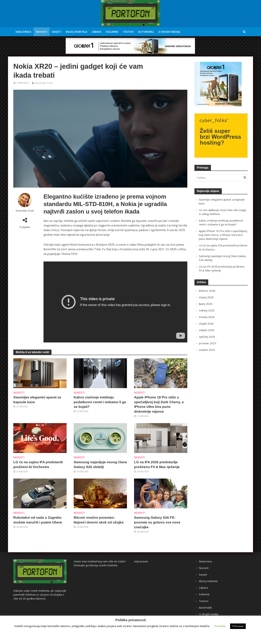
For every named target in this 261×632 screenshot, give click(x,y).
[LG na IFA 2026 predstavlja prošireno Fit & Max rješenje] (160, 438)
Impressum (141, 561)
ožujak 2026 (206, 323)
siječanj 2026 (207, 336)
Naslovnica (23, 31)
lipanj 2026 (205, 304)
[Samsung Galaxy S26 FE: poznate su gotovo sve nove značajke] (160, 493)
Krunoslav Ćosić (44, 83)
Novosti (41, 31)
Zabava (96, 31)
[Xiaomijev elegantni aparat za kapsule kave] (40, 373)
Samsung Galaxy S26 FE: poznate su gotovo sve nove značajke (157, 522)
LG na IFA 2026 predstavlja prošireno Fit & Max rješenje (157, 464)
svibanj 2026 (206, 310)
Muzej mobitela (76, 31)
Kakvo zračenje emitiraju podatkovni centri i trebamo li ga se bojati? (100, 402)
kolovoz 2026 (207, 290)
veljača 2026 (206, 330)
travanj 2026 (206, 317)
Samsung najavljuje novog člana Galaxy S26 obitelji (100, 464)
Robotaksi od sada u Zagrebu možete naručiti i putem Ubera (37, 520)
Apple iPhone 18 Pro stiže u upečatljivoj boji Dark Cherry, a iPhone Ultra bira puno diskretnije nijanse (159, 404)
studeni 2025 (207, 350)
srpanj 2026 (206, 297)
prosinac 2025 (207, 343)
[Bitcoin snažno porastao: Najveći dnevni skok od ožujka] (100, 493)
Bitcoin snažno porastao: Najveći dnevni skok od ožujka (99, 520)
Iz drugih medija (169, 31)
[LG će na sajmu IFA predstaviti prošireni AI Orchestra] (40, 438)
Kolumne (112, 31)
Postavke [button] (220, 626)
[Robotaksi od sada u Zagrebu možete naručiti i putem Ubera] (40, 493)
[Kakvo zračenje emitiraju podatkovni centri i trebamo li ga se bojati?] (100, 373)
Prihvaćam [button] (238, 626)
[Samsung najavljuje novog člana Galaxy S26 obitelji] (100, 438)
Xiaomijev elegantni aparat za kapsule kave (37, 399)
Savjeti (56, 31)
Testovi (128, 31)
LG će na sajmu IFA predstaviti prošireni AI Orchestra (38, 464)
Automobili (146, 31)
